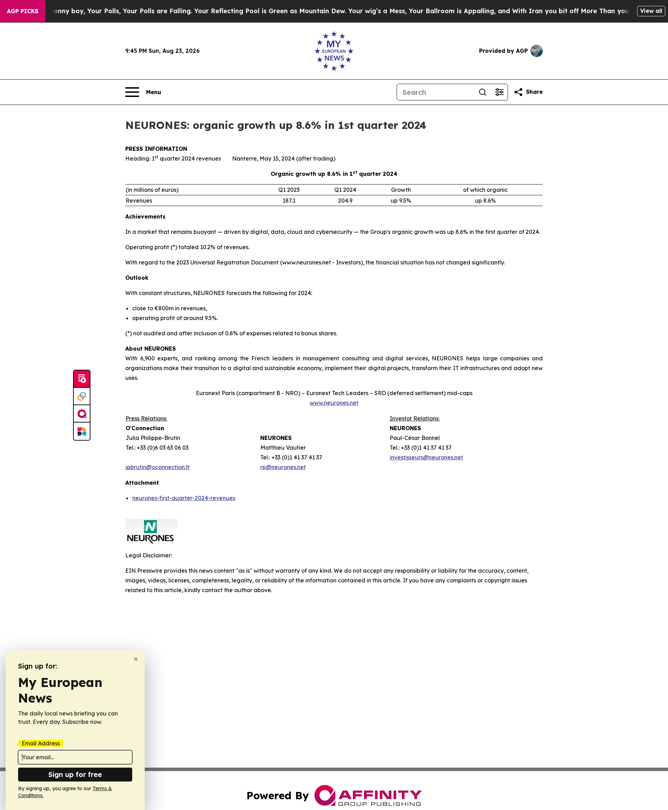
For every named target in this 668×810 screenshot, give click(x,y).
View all (651, 10)
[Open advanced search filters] (499, 92)
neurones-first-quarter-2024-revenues (183, 497)
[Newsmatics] (82, 431)
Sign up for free (75, 774)
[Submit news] (82, 379)
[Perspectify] (82, 396)
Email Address (41, 743)
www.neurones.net (334, 402)
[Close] (136, 659)
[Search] (482, 92)
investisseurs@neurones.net (426, 457)
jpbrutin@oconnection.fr (158, 467)
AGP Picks (22, 11)
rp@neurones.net (283, 467)
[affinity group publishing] (82, 414)
